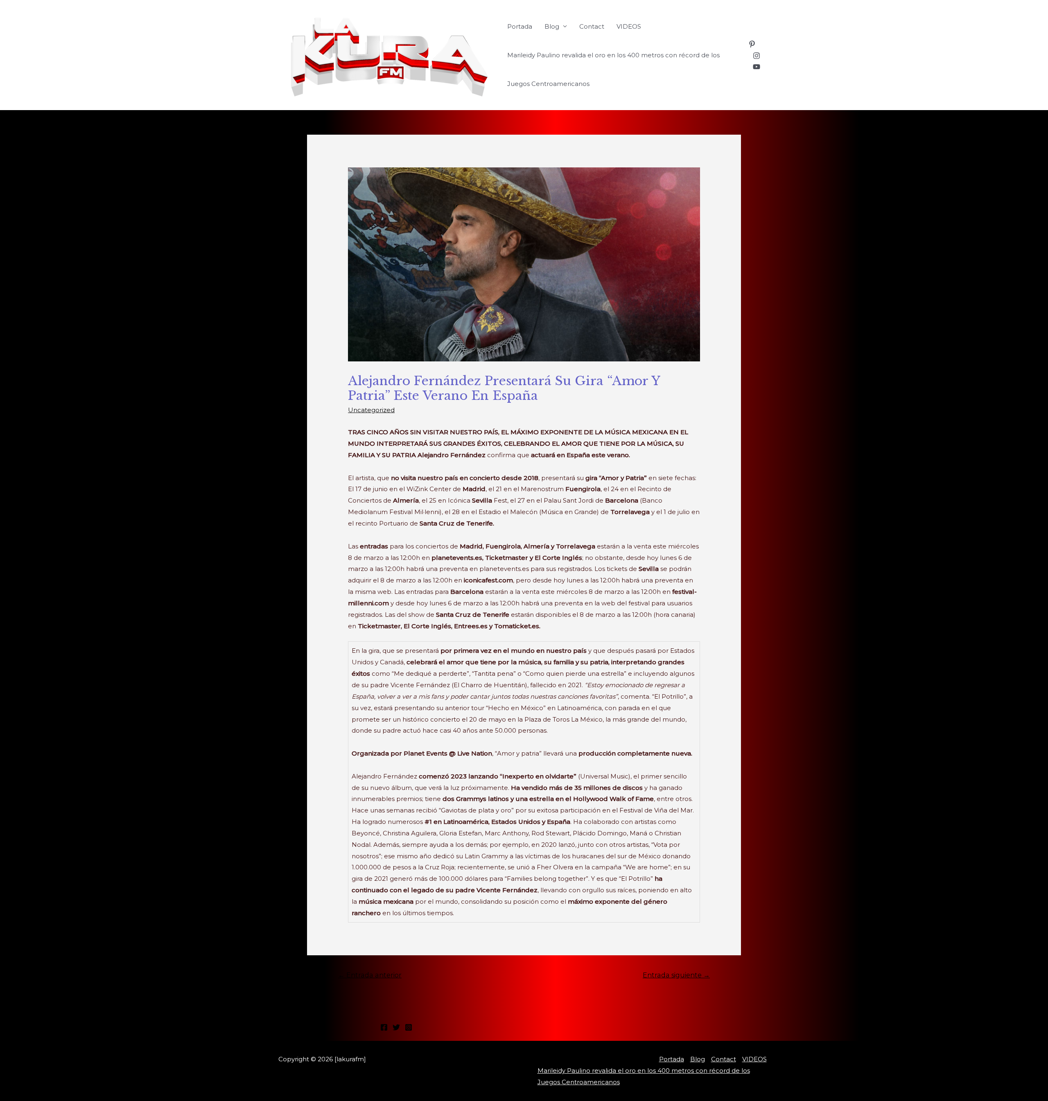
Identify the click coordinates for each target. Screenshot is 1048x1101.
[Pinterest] (752, 44)
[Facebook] (384, 1027)
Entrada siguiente (676, 975)
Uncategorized (371, 410)
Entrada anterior (370, 975)
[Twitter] (396, 1027)
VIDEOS (629, 26)
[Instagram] (756, 55)
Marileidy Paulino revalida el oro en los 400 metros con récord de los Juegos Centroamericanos (613, 69)
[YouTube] (756, 66)
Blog (551, 26)
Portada (519, 26)
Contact (591, 26)
